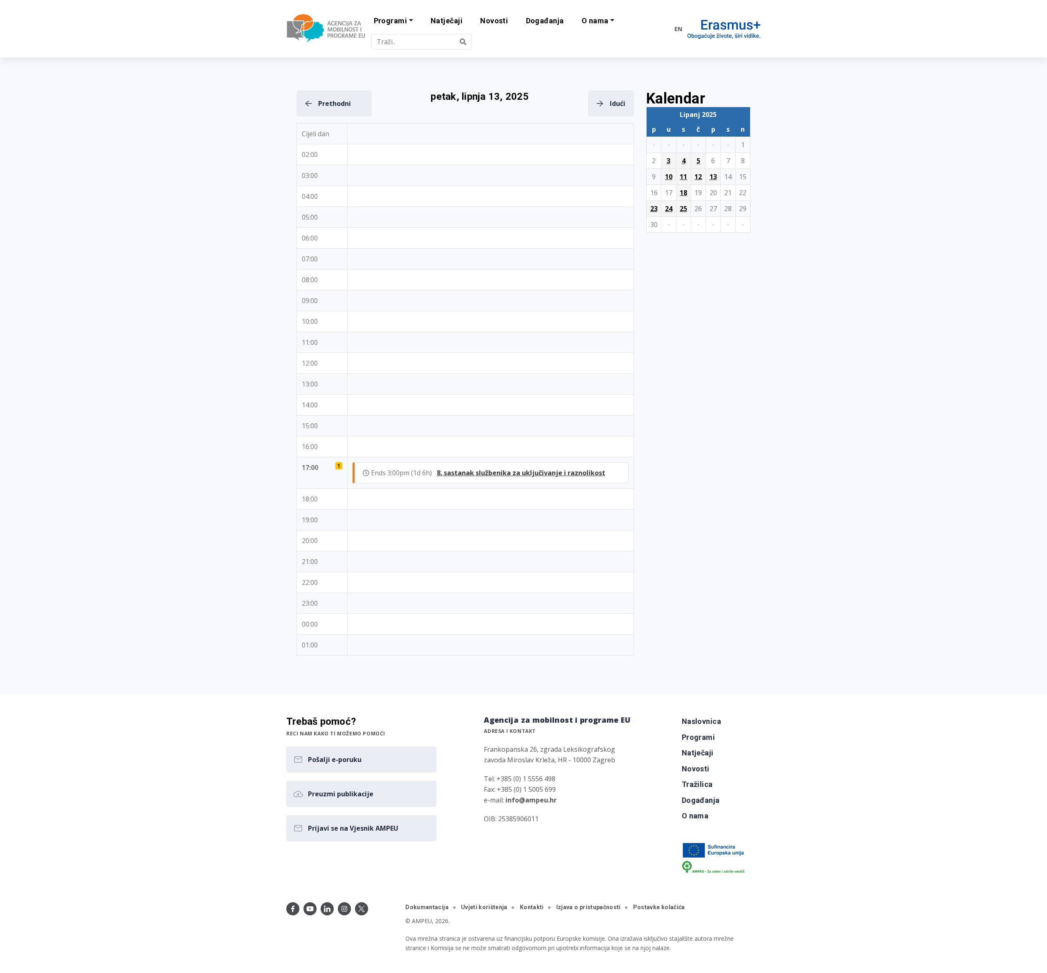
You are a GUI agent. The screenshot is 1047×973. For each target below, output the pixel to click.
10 (668, 176)
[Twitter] (361, 908)
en (678, 29)
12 (698, 176)
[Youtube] (310, 908)
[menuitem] (446, 21)
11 (683, 176)
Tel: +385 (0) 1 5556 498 (519, 778)
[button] (393, 21)
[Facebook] (292, 908)
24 (668, 208)
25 (683, 208)
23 (654, 208)
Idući (617, 103)
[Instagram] (344, 908)
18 (683, 192)
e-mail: (520, 799)
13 (713, 176)
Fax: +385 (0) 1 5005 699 (520, 789)
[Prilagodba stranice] (651, 29)
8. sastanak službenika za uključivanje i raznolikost (521, 472)
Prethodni (334, 103)
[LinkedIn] (327, 908)
